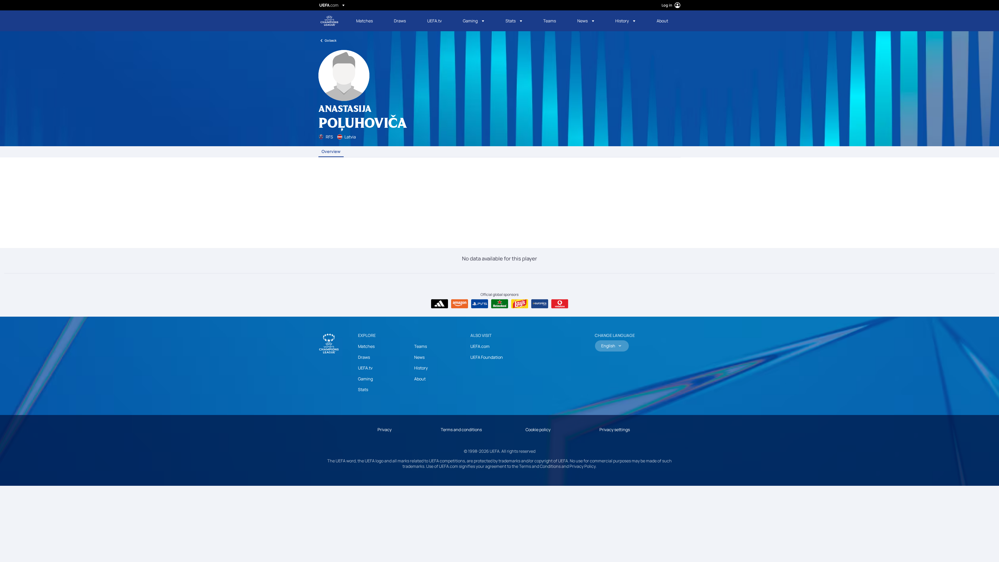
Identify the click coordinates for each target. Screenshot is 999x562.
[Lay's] (519, 304)
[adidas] (439, 304)
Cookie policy (538, 429)
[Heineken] (499, 304)
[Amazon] (459, 304)
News (419, 357)
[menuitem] (368, 21)
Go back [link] (330, 40)
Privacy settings (614, 429)
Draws (364, 357)
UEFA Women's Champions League (329, 21)
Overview (331, 151)
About (420, 379)
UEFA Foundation (486, 357)
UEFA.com (480, 346)
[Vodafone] (559, 304)
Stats (363, 389)
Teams (420, 346)
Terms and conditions (461, 429)
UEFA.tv (365, 368)
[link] (364, 21)
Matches (366, 346)
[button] (473, 21)
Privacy (384, 429)
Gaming (365, 379)
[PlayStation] (479, 304)
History (421, 368)
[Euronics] (539, 304)
